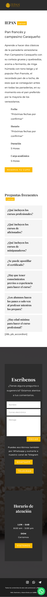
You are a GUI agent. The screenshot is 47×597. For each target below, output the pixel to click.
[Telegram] (40, 582)
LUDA (35, 592)
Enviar (33, 439)
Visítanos (23, 545)
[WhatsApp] (33, 582)
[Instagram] (27, 582)
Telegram (24, 471)
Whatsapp (23, 462)
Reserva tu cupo (18, 170)
